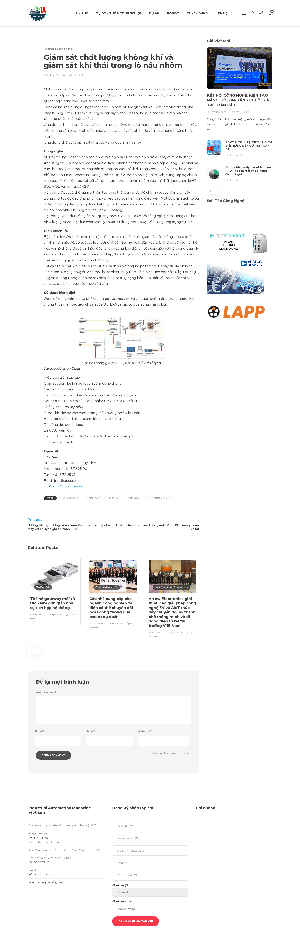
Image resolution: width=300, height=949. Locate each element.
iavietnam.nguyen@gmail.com (49, 882)
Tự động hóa (43, 587)
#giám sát (93, 498)
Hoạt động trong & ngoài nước (171, 587)
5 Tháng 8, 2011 (65, 75)
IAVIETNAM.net (38, 837)
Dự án (154, 13)
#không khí (134, 498)
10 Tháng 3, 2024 (113, 623)
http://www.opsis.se (66, 486)
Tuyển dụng (197, 13)
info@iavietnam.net (41, 874)
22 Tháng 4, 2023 (172, 632)
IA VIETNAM (96, 623)
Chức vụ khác (122, 901)
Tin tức (81, 13)
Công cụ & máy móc (106, 587)
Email (90, 731)
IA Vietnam (50, 75)
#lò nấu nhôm (158, 498)
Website (144, 731)
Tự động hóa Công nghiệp (118, 13)
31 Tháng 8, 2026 (230, 112)
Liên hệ (221, 13)
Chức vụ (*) (120, 885)
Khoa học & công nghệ (58, 48)
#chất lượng (70, 498)
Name (39, 731)
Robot (173, 13)
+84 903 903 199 (39, 862)
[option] (54, 590)
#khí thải (113, 498)
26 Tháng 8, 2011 (52, 614)
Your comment (47, 692)
